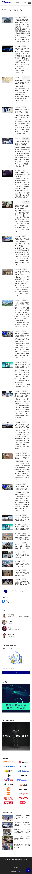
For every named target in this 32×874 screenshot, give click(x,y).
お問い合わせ (16, 868)
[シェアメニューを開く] (28, 870)
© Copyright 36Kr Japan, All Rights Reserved (16, 859)
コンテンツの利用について (16, 862)
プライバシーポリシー (16, 865)
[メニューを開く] (29, 2)
